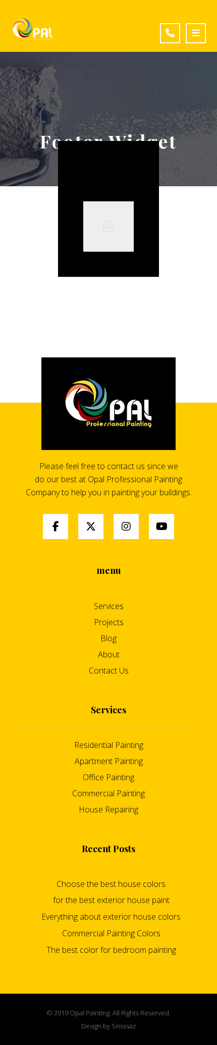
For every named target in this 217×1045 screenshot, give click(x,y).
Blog (108, 638)
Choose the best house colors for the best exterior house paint (111, 892)
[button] (55, 526)
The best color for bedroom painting (111, 949)
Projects (109, 622)
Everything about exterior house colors (111, 916)
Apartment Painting (109, 761)
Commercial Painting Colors (111, 933)
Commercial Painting (108, 793)
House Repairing (108, 809)
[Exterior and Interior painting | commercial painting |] (32, 30)
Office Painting (108, 777)
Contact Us (109, 670)
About (109, 654)
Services (109, 606)
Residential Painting (108, 745)
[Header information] (173, 28)
